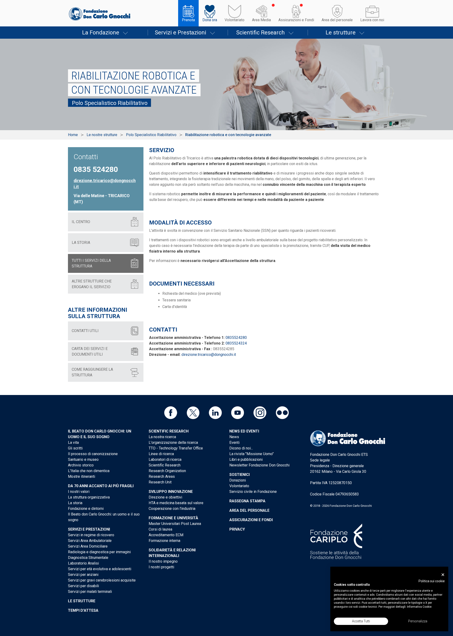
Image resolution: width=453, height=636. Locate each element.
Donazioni (237, 480)
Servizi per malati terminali (90, 591)
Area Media (261, 20)
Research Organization (167, 471)
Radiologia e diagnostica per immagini (99, 552)
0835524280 (236, 337)
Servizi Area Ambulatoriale (90, 540)
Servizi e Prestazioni (180, 32)
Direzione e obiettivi (165, 497)
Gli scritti (75, 448)
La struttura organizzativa (89, 497)
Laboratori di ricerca (165, 459)
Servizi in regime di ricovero (91, 535)
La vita (73, 442)
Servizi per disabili (83, 586)
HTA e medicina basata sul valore (176, 503)
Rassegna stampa (247, 501)
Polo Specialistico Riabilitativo (151, 135)
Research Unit (160, 482)
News (234, 437)
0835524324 (236, 343)
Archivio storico (81, 465)
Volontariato (234, 20)
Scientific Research (260, 32)
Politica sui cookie (432, 581)
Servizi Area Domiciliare (88, 546)
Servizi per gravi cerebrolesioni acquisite (102, 580)
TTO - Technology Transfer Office (176, 448)
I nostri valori (78, 491)
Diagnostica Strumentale (88, 557)
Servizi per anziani (83, 574)
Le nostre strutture (102, 135)
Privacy (237, 529)
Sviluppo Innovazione (171, 491)
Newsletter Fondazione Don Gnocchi (259, 465)
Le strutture (341, 32)
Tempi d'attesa (83, 610)
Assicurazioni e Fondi (296, 20)
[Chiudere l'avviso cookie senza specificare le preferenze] (443, 574)
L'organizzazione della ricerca (173, 442)
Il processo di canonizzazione (93, 454)
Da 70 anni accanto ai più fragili (101, 486)
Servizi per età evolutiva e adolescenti (99, 569)
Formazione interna (164, 540)
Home (73, 135)
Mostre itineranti (81, 476)
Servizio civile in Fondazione (253, 491)
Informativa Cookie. (419, 606)
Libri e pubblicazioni (246, 459)
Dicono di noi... (241, 448)
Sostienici (239, 474)
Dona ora (209, 20)
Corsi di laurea (160, 529)
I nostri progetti (161, 567)
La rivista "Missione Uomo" (251, 454)
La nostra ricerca (162, 437)
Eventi (234, 442)
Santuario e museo (83, 459)
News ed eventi (244, 431)
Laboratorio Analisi (83, 563)
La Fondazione (100, 32)
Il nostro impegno (163, 561)
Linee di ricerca (161, 454)
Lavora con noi (372, 20)
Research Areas (162, 476)
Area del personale (337, 20)
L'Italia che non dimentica (88, 471)
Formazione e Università (173, 518)
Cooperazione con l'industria (172, 508)
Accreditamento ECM (166, 535)
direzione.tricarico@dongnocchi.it (208, 354)
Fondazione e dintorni (86, 508)
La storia (75, 503)
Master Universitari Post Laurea (175, 523)
